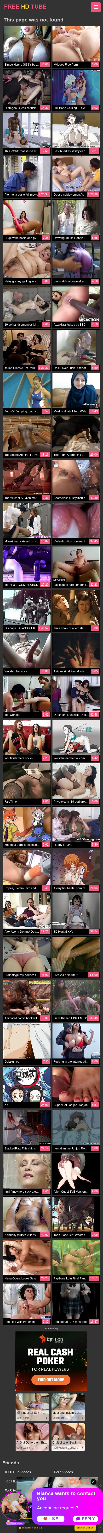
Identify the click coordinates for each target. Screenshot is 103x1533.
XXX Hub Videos (18, 1472)
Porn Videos (63, 1472)
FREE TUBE (25, 6)
